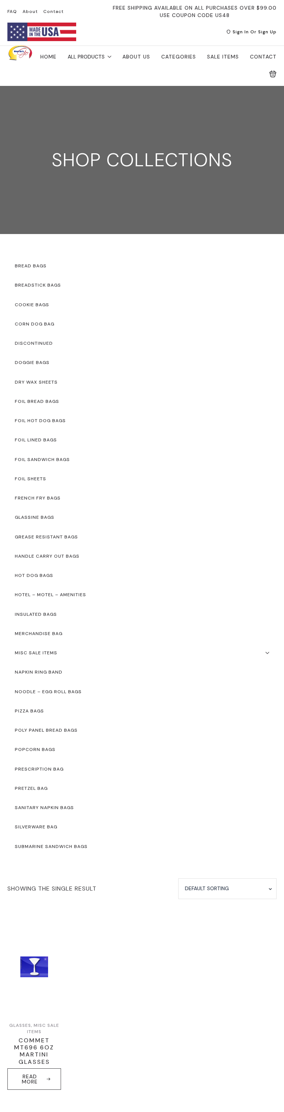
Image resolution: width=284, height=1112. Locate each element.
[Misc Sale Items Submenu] (270, 652)
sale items (223, 56)
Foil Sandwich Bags (42, 460)
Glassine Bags (34, 517)
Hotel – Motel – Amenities (50, 595)
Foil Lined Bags (36, 440)
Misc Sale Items (36, 653)
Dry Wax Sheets (36, 382)
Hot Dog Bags (34, 575)
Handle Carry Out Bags (47, 556)
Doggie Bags (32, 362)
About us (136, 56)
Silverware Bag (36, 827)
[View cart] (273, 74)
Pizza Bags (29, 711)
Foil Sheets (30, 479)
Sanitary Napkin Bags (44, 808)
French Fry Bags (38, 498)
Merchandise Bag (38, 634)
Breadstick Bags (38, 285)
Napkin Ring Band (38, 672)
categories (178, 56)
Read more (30, 1079)
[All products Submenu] (108, 56)
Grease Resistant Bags (46, 537)
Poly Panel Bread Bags (46, 730)
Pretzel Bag (31, 788)
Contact (53, 11)
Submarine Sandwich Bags (51, 846)
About (30, 11)
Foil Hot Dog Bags (40, 421)
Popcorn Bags (35, 749)
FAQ (12, 11)
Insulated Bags (36, 614)
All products (86, 56)
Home (48, 56)
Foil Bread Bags (37, 401)
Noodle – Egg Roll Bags (48, 692)
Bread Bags (31, 266)
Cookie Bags (32, 305)
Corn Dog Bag (34, 324)
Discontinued (34, 343)
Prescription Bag (39, 769)
